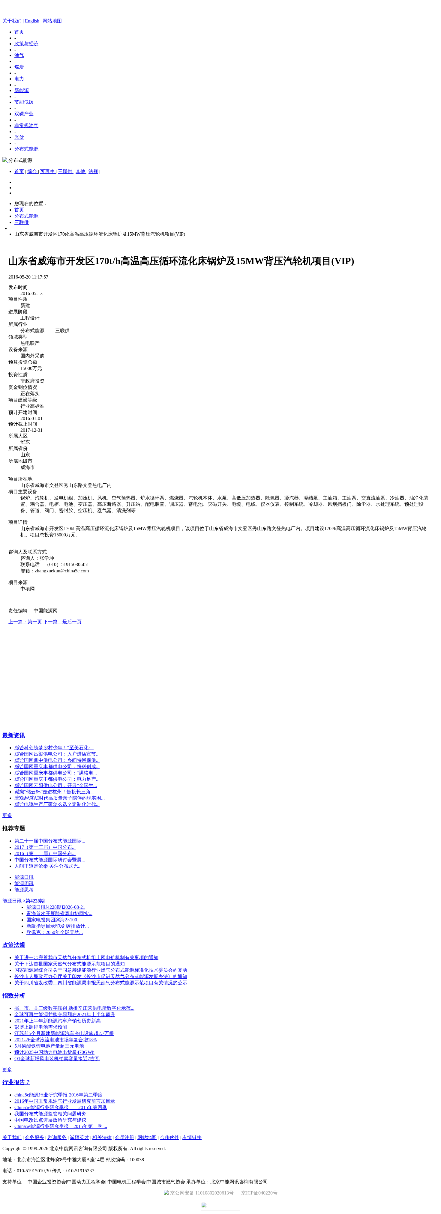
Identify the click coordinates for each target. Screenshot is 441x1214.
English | (33, 20)
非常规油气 (26, 125)
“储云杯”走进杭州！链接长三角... (59, 791)
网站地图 (52, 20)
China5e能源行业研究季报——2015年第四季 (60, 1107)
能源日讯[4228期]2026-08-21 (55, 907)
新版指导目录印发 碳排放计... (57, 926)
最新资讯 (13, 735)
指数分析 (13, 995)
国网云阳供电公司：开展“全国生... (60, 785)
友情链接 (192, 1137)
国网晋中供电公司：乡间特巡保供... (62, 760)
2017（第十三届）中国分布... (45, 847)
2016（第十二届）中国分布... (45, 853)
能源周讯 (24, 883)
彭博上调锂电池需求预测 (40, 1027)
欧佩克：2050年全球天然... (54, 932)
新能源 (21, 90)
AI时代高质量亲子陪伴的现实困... (69, 798)
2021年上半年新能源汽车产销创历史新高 (57, 1020)
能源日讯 (24, 877)
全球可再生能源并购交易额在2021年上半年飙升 (64, 1014)
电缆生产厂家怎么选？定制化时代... (62, 804)
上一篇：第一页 (25, 621)
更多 (7, 815)
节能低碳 (24, 102)
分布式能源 (26, 148)
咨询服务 (57, 1137)
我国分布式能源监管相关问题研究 (50, 1113)
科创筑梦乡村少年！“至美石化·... (59, 747)
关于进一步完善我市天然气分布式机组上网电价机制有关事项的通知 (86, 957)
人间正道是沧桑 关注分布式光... (48, 866)
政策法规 (13, 945)
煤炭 (19, 67)
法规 (93, 171)
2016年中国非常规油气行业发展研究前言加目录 (64, 1101)
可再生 (48, 171)
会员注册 (124, 1137)
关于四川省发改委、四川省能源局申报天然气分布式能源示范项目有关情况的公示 (100, 982)
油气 (19, 55)
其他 (81, 171)
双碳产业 (24, 113)
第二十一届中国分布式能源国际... (49, 840)
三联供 (66, 171)
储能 (19, 791)
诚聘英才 (79, 1137)
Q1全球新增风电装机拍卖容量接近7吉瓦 (57, 1058)
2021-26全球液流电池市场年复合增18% (55, 1039)
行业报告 (14, 1082)
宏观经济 (24, 798)
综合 (32, 171)
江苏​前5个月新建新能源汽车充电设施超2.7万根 (64, 1033)
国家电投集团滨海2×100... (53, 919)
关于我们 (12, 1137)
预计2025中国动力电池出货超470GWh (54, 1052)
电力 (19, 78)
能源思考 (24, 889)
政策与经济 (26, 43)
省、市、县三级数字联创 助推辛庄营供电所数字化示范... (74, 1008)
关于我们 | (13, 20)
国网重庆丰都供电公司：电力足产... (62, 779)
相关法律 (102, 1137)
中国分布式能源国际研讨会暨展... (49, 859)
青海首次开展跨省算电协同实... (59, 913)
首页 (19, 31)
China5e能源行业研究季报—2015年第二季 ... (60, 1126)
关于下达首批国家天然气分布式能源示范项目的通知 (69, 963)
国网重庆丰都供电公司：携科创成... (62, 766)
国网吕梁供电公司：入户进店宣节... (62, 753)
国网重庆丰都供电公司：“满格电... (60, 772)
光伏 (19, 137)
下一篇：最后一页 (62, 621)
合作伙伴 (169, 1137)
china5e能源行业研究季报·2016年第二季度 (58, 1094)
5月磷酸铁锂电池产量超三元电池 (49, 1045)
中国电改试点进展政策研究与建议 (50, 1120)
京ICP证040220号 (259, 1192)
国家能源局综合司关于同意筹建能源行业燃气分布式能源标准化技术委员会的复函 (100, 970)
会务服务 (34, 1137)
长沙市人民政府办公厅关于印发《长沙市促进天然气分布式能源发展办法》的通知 (100, 976)
